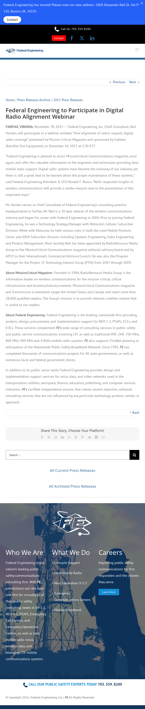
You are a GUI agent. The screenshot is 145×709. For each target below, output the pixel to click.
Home (10, 100)
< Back (134, 412)
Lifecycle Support (67, 563)
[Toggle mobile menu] (137, 50)
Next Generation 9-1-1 (70, 583)
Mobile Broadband (67, 610)
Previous (119, 82)
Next (132, 82)
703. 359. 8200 (81, 29)
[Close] (142, 3)
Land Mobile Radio (68, 573)
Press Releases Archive (33, 100)
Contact (12, 19)
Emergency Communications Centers (72, 596)
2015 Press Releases (68, 100)
